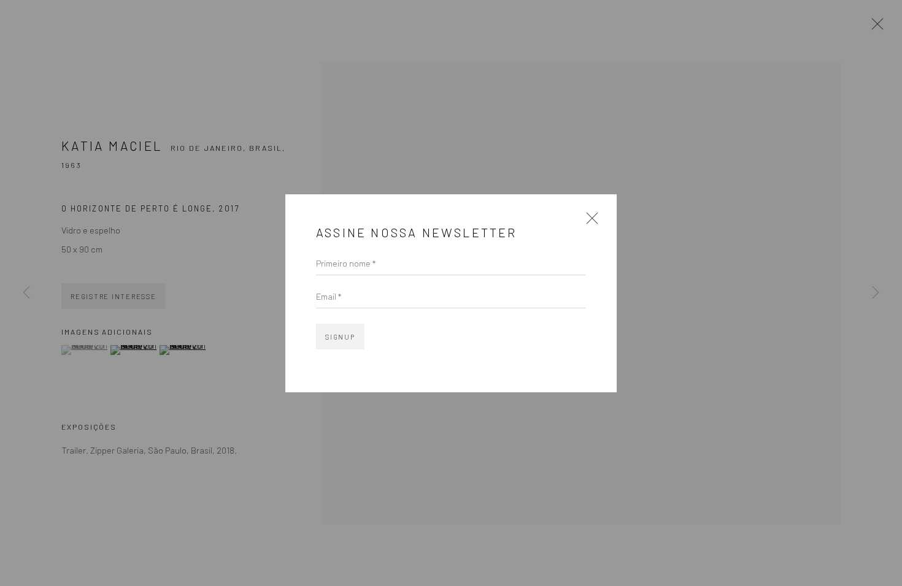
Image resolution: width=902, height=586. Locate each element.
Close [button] (589, 222)
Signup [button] (340, 337)
